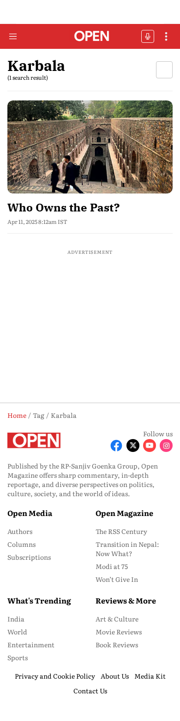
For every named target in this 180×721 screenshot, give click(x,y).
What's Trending (39, 600)
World (17, 631)
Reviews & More (126, 600)
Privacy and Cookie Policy (55, 675)
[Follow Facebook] (116, 445)
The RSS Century (121, 531)
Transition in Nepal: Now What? (127, 548)
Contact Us (90, 690)
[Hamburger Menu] (12, 36)
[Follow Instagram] (166, 445)
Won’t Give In (117, 579)
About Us (115, 675)
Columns (21, 544)
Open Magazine (124, 512)
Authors (19, 531)
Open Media (29, 512)
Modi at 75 (112, 566)
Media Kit (150, 675)
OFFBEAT (147, 36)
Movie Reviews (119, 631)
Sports (17, 657)
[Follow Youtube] (149, 445)
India (15, 618)
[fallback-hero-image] (90, 146)
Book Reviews (117, 644)
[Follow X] (132, 445)
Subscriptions (29, 557)
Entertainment (30, 644)
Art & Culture (117, 618)
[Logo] (90, 36)
